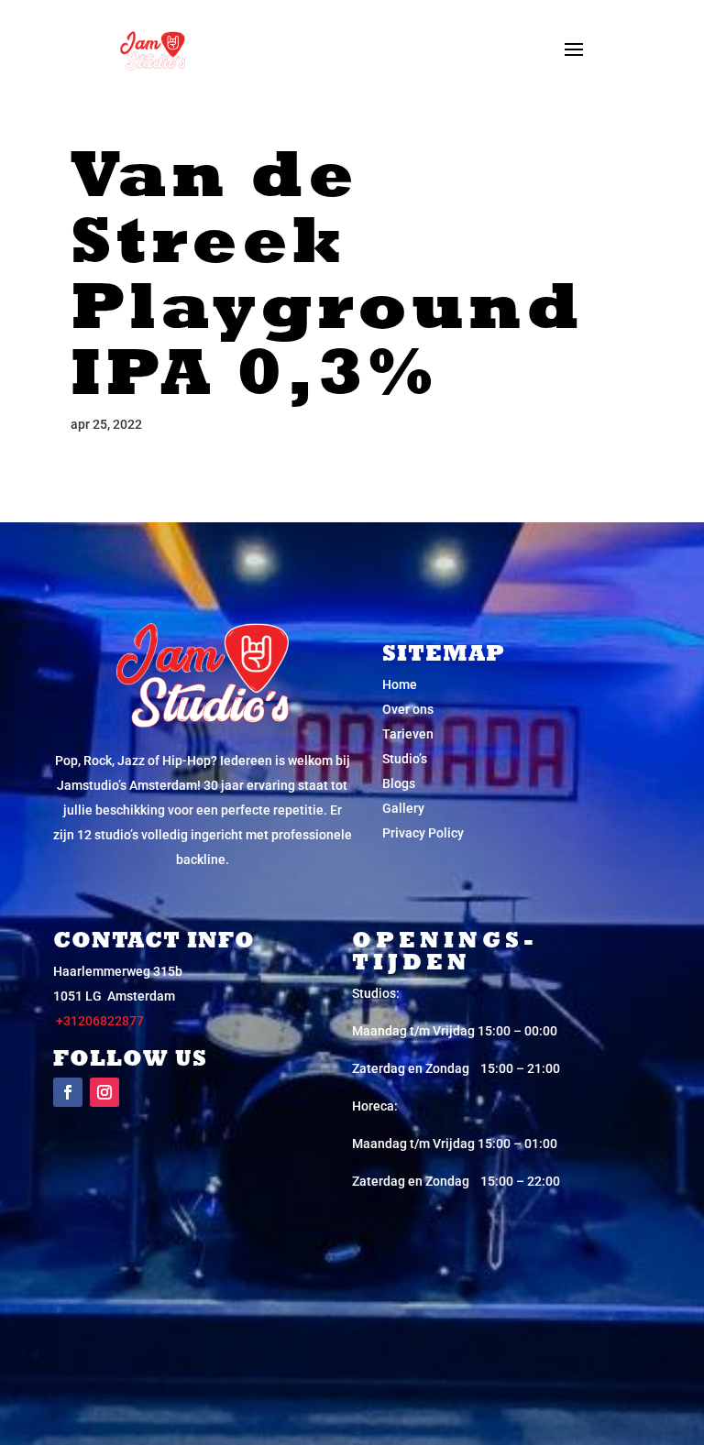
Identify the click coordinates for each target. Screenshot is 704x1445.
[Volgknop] (67, 1092)
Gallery (403, 808)
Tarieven (408, 734)
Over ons (408, 709)
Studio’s (404, 758)
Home (399, 684)
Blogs (398, 783)
